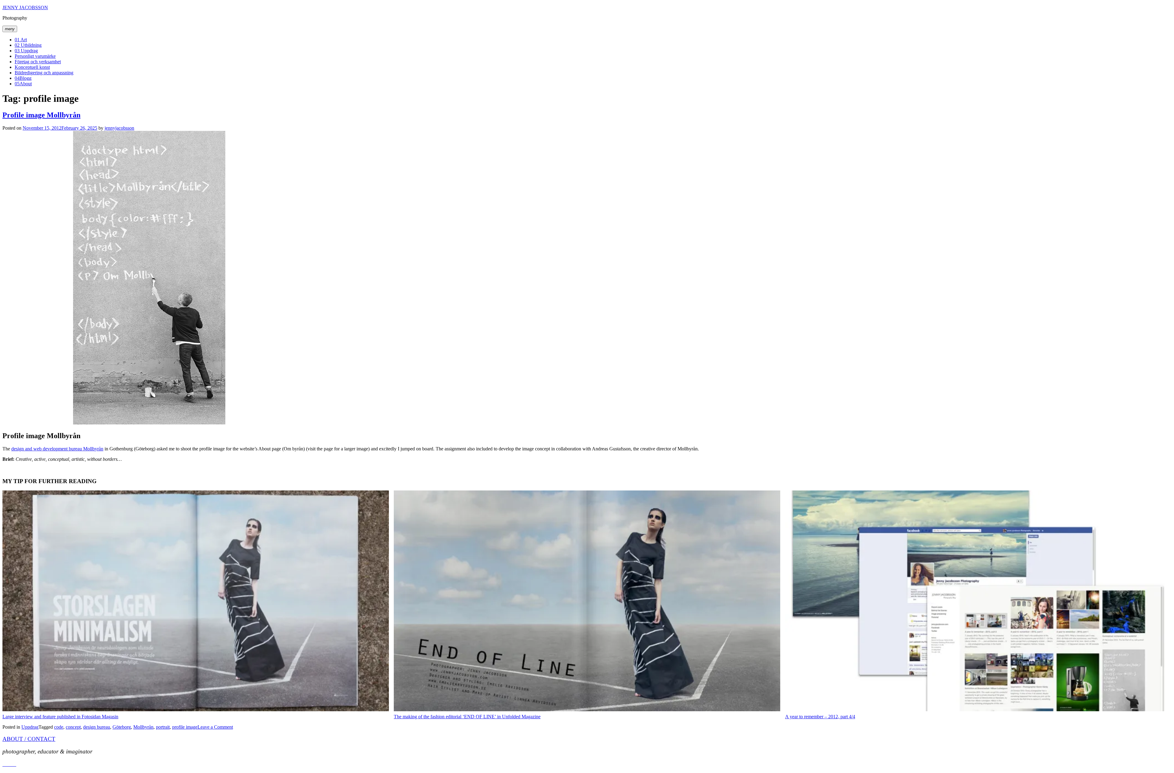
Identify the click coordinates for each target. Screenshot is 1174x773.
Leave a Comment (215, 727)
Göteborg (122, 727)
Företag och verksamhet (38, 61)
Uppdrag (26, 50)
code (58, 727)
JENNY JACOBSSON (25, 7)
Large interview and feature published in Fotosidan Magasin (60, 716)
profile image (185, 727)
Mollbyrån (143, 727)
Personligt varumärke (35, 56)
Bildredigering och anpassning (44, 72)
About (23, 83)
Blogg (23, 78)
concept (73, 727)
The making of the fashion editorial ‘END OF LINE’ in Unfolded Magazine (467, 716)
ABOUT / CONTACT (28, 739)
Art (21, 39)
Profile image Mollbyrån (41, 115)
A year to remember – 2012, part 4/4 (820, 716)
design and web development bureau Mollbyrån (57, 448)
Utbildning (28, 45)
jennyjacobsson (119, 128)
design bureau (96, 727)
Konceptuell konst (32, 67)
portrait (163, 727)
